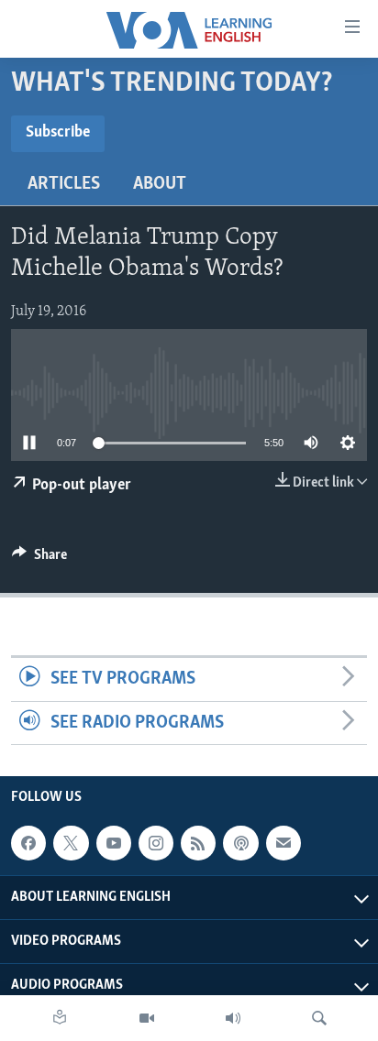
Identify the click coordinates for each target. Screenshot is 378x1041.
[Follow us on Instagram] (156, 843)
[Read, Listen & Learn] (59, 1018)
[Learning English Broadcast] (233, 1018)
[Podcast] (240, 843)
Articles (64, 184)
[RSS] (198, 843)
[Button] (39, 559)
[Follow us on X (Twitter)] (70, 843)
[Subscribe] (283, 843)
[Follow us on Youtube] (113, 843)
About (159, 184)
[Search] (319, 1018)
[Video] (146, 1018)
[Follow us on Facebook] (28, 843)
